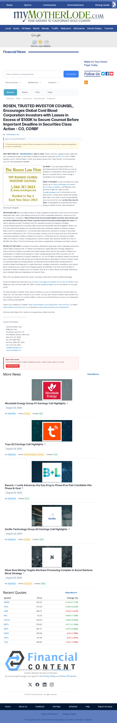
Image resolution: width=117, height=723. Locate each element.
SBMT (43, 583)
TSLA (6, 642)
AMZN (6, 602)
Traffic (54, 28)
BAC (6, 615)
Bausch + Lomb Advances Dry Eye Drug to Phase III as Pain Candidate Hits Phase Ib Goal (48, 487)
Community (49, 4)
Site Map (56, 706)
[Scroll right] (114, 4)
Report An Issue (105, 706)
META (6, 624)
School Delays (94, 28)
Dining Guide (102, 4)
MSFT (6, 629)
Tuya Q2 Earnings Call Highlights (25, 444)
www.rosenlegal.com (13, 350)
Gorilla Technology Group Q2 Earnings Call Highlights (37, 529)
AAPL (6, 606)
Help (88, 706)
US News (26, 28)
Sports (28, 4)
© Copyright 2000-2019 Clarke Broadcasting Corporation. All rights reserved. (58, 719)
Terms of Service (49, 713)
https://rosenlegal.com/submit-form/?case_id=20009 (53, 282)
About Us (23, 706)
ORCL (6, 637)
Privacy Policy (49, 676)
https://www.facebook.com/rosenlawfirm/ (53, 307)
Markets (10, 92)
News (10, 4)
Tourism (108, 28)
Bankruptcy (28, 583)
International (39, 98)
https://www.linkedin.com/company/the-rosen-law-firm (49, 305)
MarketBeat (12, 413)
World (36, 28)
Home (7, 706)
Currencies (27, 98)
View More (92, 374)
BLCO (27, 498)
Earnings (27, 413)
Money (45, 28)
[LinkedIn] (44, 685)
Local (8, 28)
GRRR (41, 539)
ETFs (38, 92)
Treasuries (51, 98)
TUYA (55, 454)
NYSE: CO (60, 156)
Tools (50, 92)
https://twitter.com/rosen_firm (14, 307)
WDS (41, 413)
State (16, 28)
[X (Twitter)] (30, 685)
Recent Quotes (12, 82)
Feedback (39, 706)
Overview (10, 98)
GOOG (7, 620)
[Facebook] (37, 685)
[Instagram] (52, 685)
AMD (6, 611)
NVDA (6, 633)
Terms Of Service (68, 676)
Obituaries (79, 28)
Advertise (73, 706)
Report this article (12, 366)
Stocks (25, 92)
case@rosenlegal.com (51, 192)
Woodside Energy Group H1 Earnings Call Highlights (36, 403)
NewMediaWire (26, 154)
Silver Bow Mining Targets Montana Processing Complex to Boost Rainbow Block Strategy (48, 572)
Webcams (66, 28)
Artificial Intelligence (30, 454)
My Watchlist (33, 82)
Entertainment (75, 4)
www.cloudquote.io (62, 669)
